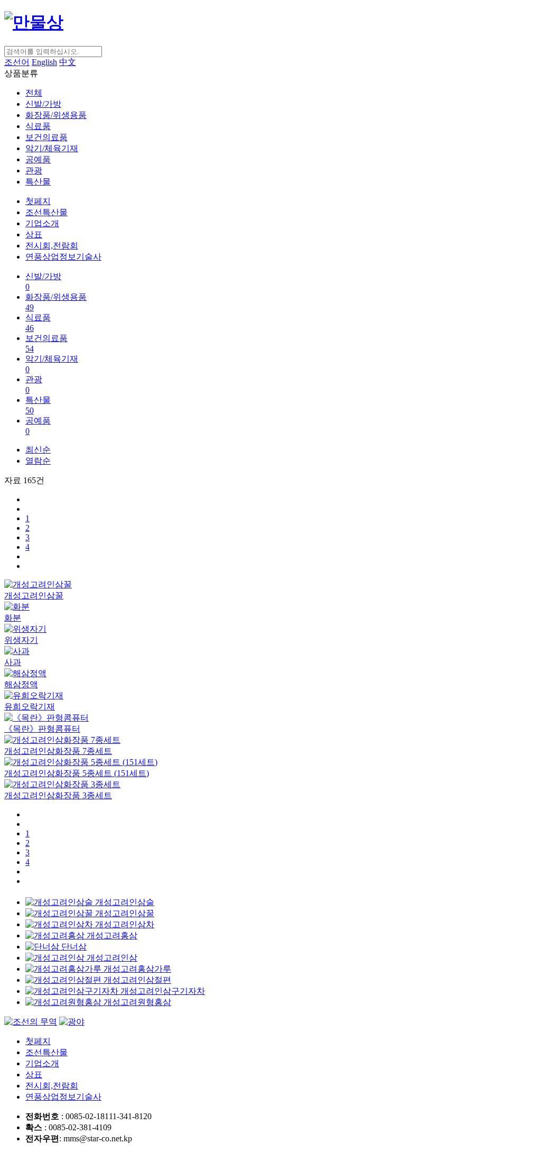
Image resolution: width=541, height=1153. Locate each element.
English (44, 62)
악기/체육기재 (51, 148)
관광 (33, 170)
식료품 (38, 126)
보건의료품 (46, 137)
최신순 (38, 449)
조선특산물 (46, 212)
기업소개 (42, 223)
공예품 (38, 159)
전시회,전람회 (51, 245)
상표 (33, 234)
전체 (33, 92)
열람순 (38, 460)
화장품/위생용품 (56, 114)
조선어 (17, 62)
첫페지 (38, 201)
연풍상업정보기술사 (63, 256)
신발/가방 (43, 103)
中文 (67, 62)
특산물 (38, 181)
